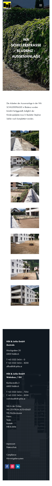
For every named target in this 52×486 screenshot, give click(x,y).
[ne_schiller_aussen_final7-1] (25, 305)
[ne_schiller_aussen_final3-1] (25, 202)
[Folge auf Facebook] (7, 466)
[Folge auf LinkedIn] (18, 466)
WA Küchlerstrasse (14, 413)
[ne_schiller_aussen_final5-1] (25, 254)
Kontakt (9, 423)
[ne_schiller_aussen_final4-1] (25, 228)
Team (8, 420)
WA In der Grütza (13, 406)
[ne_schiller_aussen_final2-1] (25, 176)
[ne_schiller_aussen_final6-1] (25, 279)
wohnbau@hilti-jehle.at (15, 398)
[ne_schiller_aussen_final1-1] (25, 150)
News (8, 416)
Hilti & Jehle (11, 426)
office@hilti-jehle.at (14, 366)
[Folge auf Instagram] (12, 466)
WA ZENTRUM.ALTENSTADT (18, 409)
